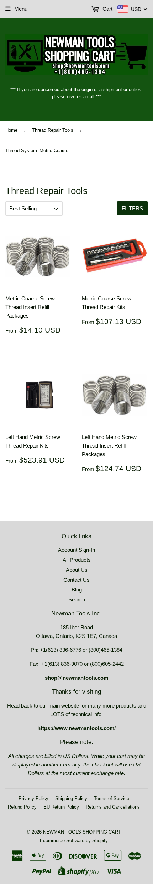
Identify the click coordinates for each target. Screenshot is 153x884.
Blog (77, 589)
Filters (132, 208)
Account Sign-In (76, 550)
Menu (20, 9)
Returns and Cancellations (113, 807)
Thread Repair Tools (52, 130)
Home (11, 130)
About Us (77, 570)
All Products (77, 560)
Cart (106, 9)
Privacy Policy (33, 798)
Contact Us (76, 580)
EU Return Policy (61, 807)
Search (76, 599)
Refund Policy (22, 807)
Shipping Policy (71, 798)
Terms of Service (111, 798)
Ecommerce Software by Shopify (74, 840)
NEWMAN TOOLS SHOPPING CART (82, 832)
